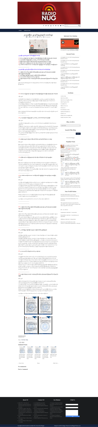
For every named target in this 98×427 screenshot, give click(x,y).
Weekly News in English (65, 115)
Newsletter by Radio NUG (30, 425)
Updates (62, 113)
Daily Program (64, 102)
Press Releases (64, 109)
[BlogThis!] (20, 342)
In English (63, 103)
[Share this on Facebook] (21, 339)
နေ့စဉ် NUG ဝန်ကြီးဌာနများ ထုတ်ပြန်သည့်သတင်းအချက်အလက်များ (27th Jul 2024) (72, 165)
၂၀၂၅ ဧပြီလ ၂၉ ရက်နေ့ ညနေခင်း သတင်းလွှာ (38, 35)
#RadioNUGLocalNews (22, 335)
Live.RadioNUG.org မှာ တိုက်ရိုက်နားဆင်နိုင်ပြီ (69, 50)
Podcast (62, 107)
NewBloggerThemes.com (75, 425)
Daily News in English (65, 100)
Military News (63, 105)
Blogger (73, 137)
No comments (47, 37)
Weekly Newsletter (64, 117)
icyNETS (60, 425)
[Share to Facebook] (22, 342)
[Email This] (19, 342)
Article (62, 96)
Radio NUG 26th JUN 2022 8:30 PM (53, 356)
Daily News (40, 37)
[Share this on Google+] (24, 339)
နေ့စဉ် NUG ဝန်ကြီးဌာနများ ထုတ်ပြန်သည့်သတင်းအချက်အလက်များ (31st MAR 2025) (72, 183)
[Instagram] (53, 26)
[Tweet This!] (23, 339)
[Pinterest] (56, 26)
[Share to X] (21, 342)
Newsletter (27, 30)
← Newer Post (21, 363)
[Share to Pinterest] (23, 342)
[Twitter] (46, 26)
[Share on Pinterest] (26, 339)
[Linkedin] (58, 26)
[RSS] (63, 26)
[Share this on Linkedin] (27, 339)
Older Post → (56, 363)
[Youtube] (51, 26)
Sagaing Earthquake (65, 111)
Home (20, 30)
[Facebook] (44, 26)
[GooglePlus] (48, 26)
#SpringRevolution (21, 337)
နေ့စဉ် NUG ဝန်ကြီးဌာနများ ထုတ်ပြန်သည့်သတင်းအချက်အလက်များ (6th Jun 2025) (72, 174)
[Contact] (61, 26)
